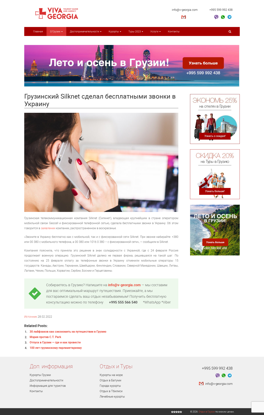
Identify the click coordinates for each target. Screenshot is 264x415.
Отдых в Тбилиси (111, 391)
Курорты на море (111, 375)
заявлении (48, 228)
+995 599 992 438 (221, 10)
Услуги (154, 31)
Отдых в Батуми (110, 380)
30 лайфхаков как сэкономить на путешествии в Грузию (68, 332)
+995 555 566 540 (123, 302)
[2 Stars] (174, 412)
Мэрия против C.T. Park (45, 337)
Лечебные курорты (112, 396)
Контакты (174, 31)
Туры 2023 (134, 31)
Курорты (114, 31)
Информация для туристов (48, 386)
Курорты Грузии (40, 375)
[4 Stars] (179, 412)
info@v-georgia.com (185, 10)
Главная (38, 31)
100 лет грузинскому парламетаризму (56, 348)
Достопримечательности (85, 31)
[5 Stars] (181, 412)
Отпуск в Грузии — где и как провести (55, 342)
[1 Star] (172, 412)
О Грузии (55, 31)
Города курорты (110, 386)
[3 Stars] (176, 412)
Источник (30, 317)
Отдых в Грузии (207, 411)
